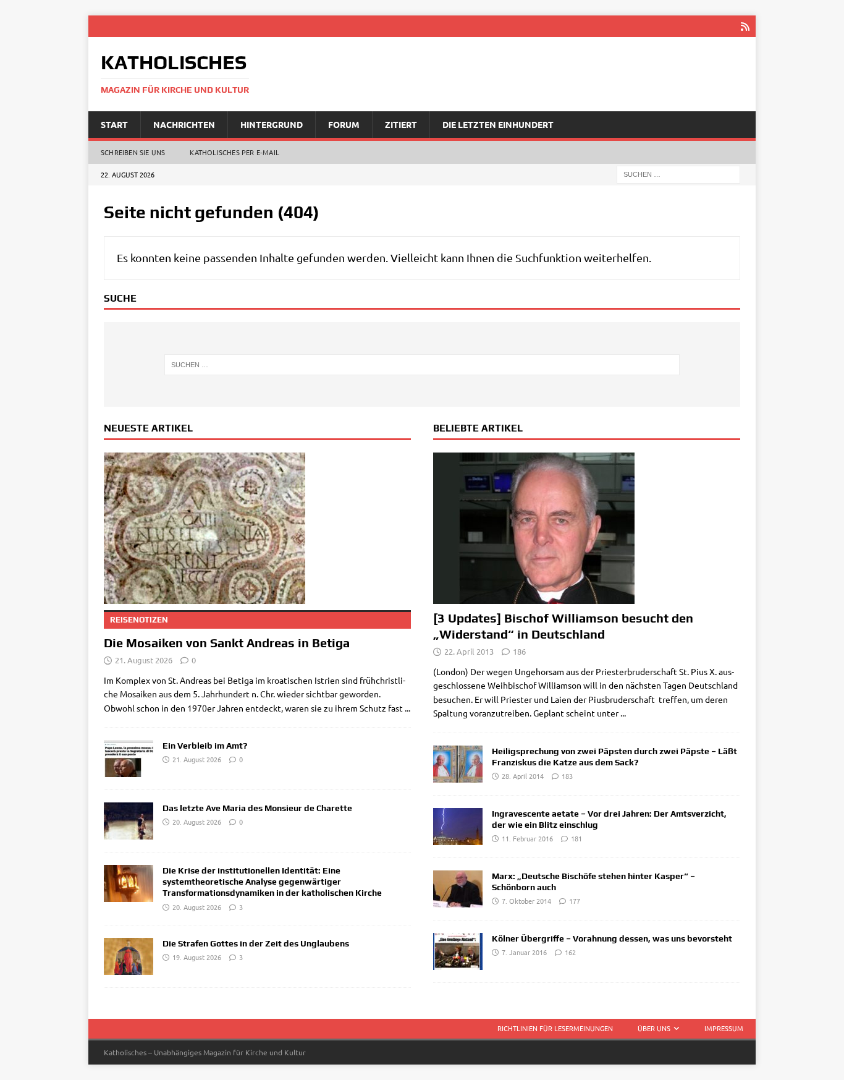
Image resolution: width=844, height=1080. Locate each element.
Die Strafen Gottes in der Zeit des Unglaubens (255, 943)
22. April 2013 (469, 651)
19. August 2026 (196, 957)
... (407, 707)
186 (519, 651)
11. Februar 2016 (527, 838)
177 (574, 901)
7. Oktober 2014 (526, 901)
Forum (344, 124)
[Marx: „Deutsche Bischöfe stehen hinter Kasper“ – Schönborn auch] (458, 889)
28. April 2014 (523, 776)
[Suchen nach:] (678, 173)
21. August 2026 (143, 660)
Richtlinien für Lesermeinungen (555, 1028)
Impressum (723, 1028)
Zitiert (401, 124)
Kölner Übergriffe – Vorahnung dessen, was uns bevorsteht (612, 938)
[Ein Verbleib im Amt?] (128, 758)
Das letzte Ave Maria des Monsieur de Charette (257, 808)
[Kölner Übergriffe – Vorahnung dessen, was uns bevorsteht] (458, 951)
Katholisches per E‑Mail (234, 152)
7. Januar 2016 (524, 952)
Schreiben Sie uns (133, 152)
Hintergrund (271, 124)
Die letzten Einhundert (498, 124)
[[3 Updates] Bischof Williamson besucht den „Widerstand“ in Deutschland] (586, 528)
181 (576, 838)
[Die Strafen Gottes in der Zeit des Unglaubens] (128, 956)
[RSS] (745, 26)
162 (570, 952)
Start (114, 124)
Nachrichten (184, 124)
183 (567, 776)
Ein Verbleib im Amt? (204, 745)
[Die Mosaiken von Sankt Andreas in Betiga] (257, 528)
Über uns (654, 1028)
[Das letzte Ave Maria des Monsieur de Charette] (128, 821)
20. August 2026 (196, 822)
